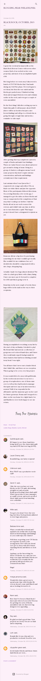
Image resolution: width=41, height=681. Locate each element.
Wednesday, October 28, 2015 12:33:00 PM (23, 641)
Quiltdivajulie (15, 439)
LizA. (12, 633)
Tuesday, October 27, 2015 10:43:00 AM (22, 589)
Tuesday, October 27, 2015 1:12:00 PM (21, 610)
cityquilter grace (16, 648)
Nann (12, 595)
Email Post (12, 425)
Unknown (13, 468)
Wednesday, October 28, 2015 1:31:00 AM (23, 626)
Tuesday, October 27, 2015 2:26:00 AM (22, 503)
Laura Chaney (15, 456)
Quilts (19, 428)
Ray (11, 616)
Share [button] (5, 425)
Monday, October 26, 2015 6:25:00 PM (22, 477)
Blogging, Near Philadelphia (19, 8)
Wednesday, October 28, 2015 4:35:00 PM (23, 656)
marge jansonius (16, 577)
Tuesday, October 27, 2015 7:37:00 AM (22, 520)
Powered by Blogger (22, 674)
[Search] (36, 3)
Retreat (24, 428)
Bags (9, 428)
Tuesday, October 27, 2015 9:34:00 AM (22, 570)
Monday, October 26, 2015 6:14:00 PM (22, 449)
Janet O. (13, 483)
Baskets (14, 428)
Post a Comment (9, 661)
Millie (12, 510)
